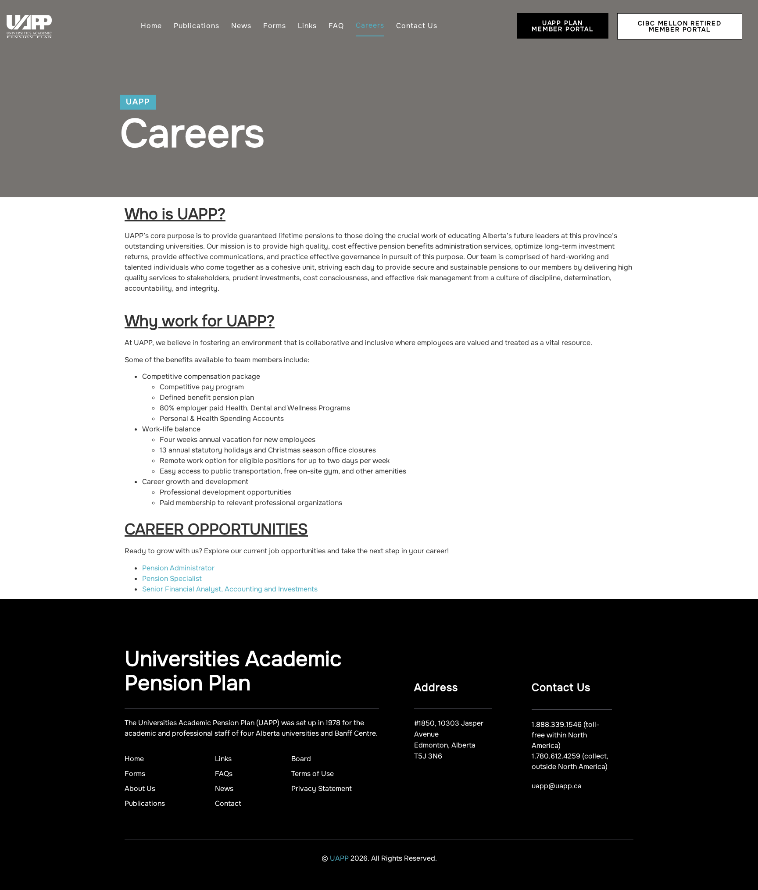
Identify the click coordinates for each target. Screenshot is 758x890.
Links (307, 25)
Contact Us (416, 25)
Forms (274, 25)
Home (151, 25)
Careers (370, 25)
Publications (196, 25)
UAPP (340, 858)
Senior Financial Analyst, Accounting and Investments (230, 589)
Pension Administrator (178, 568)
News (241, 25)
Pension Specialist (172, 578)
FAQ (336, 25)
